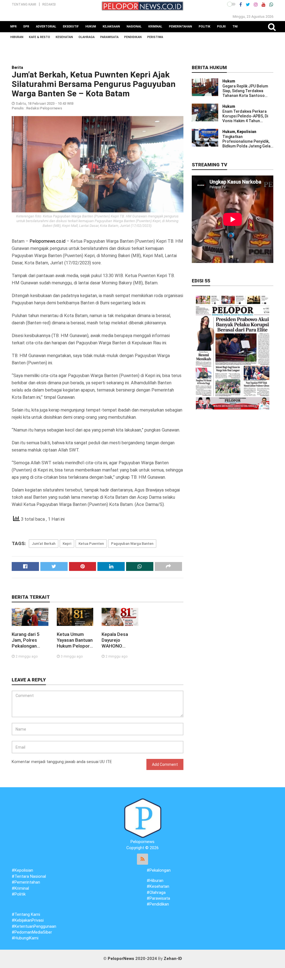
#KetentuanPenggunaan (34, 926)
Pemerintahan (180, 26)
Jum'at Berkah (43, 543)
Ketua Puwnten (91, 543)
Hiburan (16, 37)
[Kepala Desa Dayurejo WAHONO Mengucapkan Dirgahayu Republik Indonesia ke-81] (120, 616)
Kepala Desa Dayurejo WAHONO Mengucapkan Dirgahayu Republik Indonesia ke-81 (119, 640)
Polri (221, 26)
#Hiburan (155, 880)
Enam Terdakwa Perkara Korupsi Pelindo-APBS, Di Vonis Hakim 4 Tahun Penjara (245, 116)
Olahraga (86, 37)
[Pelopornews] (142, 818)
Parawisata (109, 37)
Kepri (67, 543)
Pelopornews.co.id (47, 241)
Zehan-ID (173, 958)
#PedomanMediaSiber (32, 932)
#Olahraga (156, 892)
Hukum (90, 26)
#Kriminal (20, 888)
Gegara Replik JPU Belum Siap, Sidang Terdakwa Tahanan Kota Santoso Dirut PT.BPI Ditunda (245, 91)
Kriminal (155, 26)
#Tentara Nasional (29, 876)
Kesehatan (64, 37)
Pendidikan (133, 37)
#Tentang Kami (26, 914)
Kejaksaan (111, 26)
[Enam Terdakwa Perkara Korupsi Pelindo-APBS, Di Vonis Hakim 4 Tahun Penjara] (205, 112)
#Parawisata (158, 898)
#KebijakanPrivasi (28, 920)
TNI (235, 26)
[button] (231, 4)
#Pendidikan (158, 904)
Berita (17, 67)
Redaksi (49, 4)
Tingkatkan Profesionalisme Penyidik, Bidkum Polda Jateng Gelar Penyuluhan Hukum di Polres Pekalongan (247, 141)
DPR (26, 26)
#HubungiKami (25, 938)
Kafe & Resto (39, 37)
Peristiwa (155, 37)
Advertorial (46, 26)
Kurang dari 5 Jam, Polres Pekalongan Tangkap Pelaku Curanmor (29, 640)
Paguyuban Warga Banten (132, 543)
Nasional (134, 26)
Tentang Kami (24, 4)
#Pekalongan (159, 870)
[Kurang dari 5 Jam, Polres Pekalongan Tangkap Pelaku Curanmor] (30, 616)
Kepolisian (246, 131)
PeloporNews (121, 958)
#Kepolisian (22, 870)
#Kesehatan (158, 886)
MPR (13, 26)
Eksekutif (71, 26)
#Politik (19, 894)
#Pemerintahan (26, 882)
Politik (204, 26)
